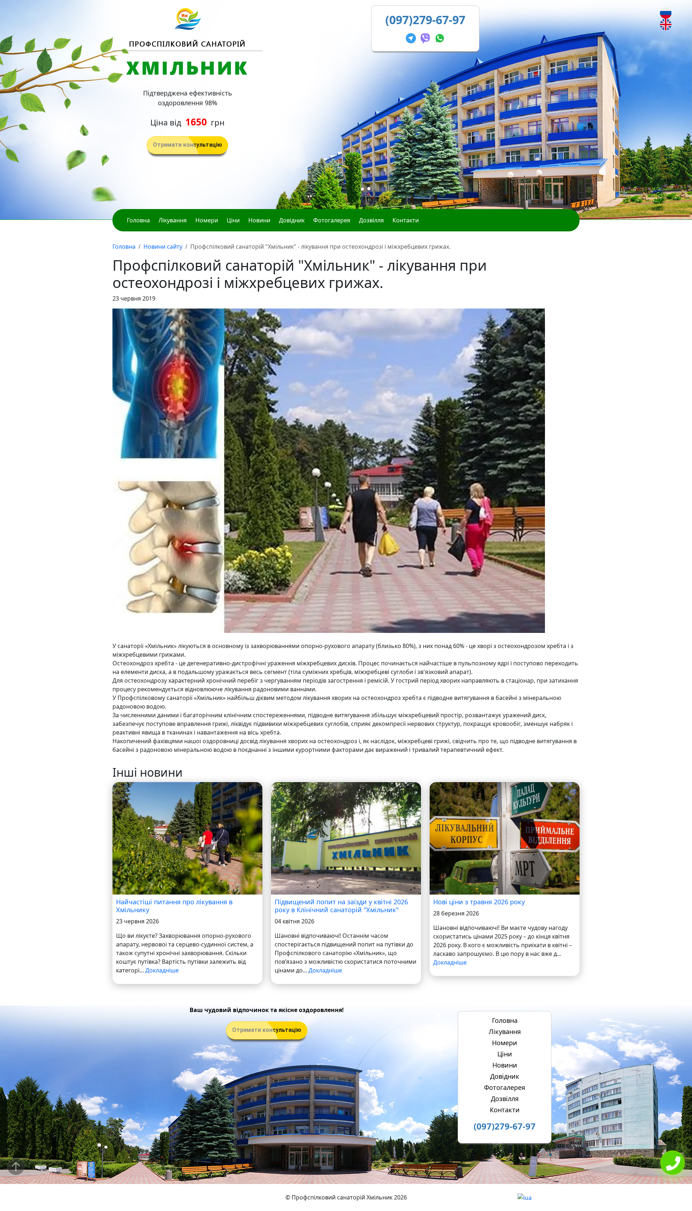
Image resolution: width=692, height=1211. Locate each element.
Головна (138, 220)
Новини (259, 220)
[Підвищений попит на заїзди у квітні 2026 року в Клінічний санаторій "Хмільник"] (346, 838)
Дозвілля (371, 220)
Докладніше (162, 970)
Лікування (173, 220)
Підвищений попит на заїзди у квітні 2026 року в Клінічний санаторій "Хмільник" (341, 905)
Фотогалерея (331, 220)
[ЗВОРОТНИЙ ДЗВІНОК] (672, 1163)
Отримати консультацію (187, 144)
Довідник (292, 220)
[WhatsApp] (439, 37)
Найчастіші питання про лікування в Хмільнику (174, 905)
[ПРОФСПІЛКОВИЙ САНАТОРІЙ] (188, 18)
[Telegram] (412, 37)
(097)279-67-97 (425, 19)
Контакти (405, 220)
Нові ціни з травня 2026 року (479, 901)
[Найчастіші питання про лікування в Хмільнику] (187, 838)
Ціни (233, 220)
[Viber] (427, 37)
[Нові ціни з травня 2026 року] (505, 838)
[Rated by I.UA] (525, 1197)
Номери (206, 220)
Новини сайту (162, 246)
